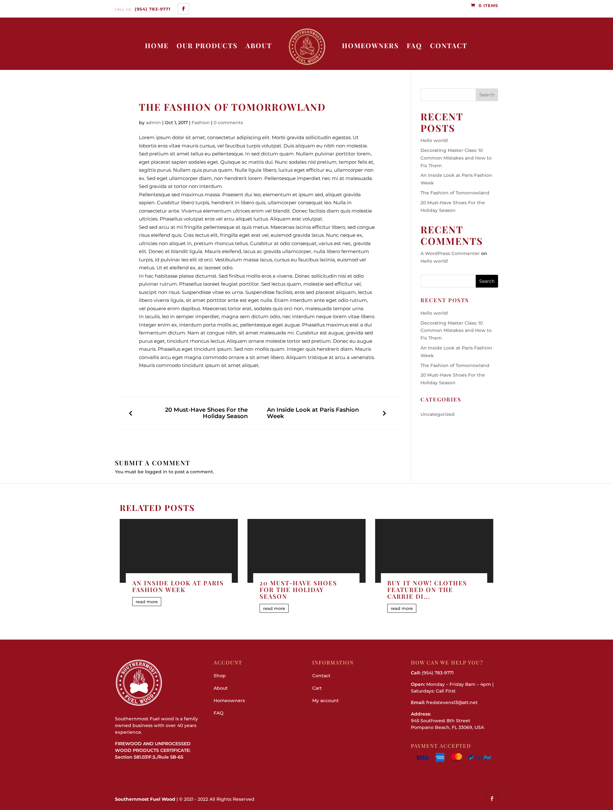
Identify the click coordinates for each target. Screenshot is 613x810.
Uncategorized (437, 414)
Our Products (207, 46)
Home (157, 46)
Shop (220, 676)
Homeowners (370, 46)
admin (153, 122)
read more (147, 601)
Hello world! (434, 140)
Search (487, 95)
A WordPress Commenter (450, 253)
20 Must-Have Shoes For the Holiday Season (206, 413)
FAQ (414, 46)
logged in (156, 472)
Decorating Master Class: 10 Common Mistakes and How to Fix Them (456, 158)
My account (325, 700)
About (259, 46)
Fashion (201, 122)
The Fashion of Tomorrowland (454, 193)
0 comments (228, 122)
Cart (317, 688)
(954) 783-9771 (142, 8)
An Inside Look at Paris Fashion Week (313, 413)
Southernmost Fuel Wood (145, 799)
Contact (448, 46)
